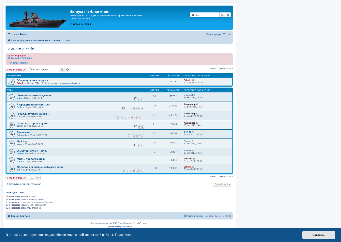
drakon (20, 153)
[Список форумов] (38, 17)
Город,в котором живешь (33, 113)
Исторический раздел (69, 83)
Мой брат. (23, 141)
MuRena (188, 158)
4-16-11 (187, 132)
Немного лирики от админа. (34, 95)
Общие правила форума (32, 80)
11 (142, 117)
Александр (190, 104)
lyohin (19, 144)
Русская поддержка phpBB (119, 227)
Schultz (21, 83)
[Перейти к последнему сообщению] (193, 80)
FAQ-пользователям (17, 63)
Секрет (187, 141)
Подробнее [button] (123, 234)
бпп (18, 116)
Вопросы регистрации (19, 58)
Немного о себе (20, 49)
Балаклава (23, 132)
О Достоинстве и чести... (32, 150)
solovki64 (188, 95)
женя (19, 126)
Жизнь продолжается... (31, 158)
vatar (19, 98)
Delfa (19, 107)
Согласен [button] (318, 234)
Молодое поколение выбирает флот (40, 167)
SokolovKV (22, 135)
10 (138, 117)
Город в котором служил (32, 123)
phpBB (113, 223)
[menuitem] (24, 34)
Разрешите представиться (33, 104)
